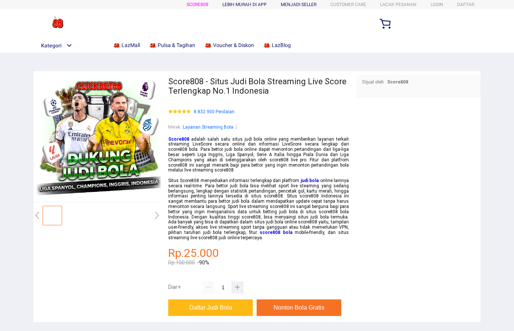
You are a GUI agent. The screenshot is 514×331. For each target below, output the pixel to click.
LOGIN (436, 4)
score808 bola (276, 232)
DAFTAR (465, 4)
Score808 (197, 4)
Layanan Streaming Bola (208, 127)
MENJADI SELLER (298, 4)
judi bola (310, 180)
